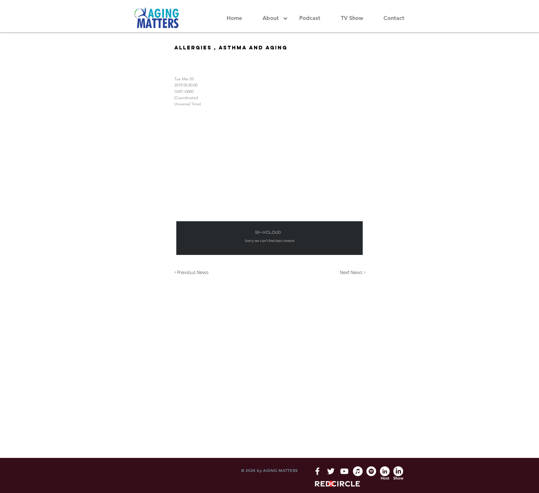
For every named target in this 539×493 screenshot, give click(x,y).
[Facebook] (317, 471)
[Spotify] (371, 471)
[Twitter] (331, 471)
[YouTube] (344, 471)
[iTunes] (358, 471)
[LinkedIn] (385, 471)
